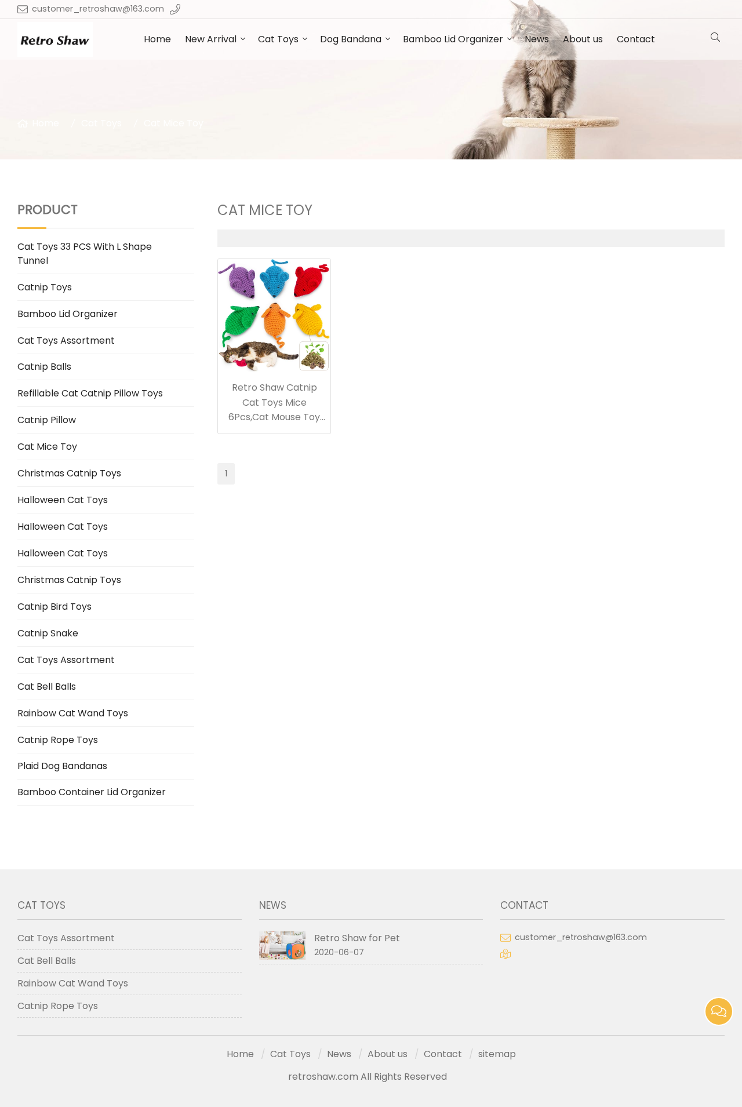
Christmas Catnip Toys (69, 473)
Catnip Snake (47, 633)
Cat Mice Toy (173, 123)
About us (583, 39)
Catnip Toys (44, 287)
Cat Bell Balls (46, 686)
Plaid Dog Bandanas (62, 766)
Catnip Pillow (46, 420)
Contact (636, 39)
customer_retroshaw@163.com (98, 8)
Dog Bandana (350, 39)
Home (157, 39)
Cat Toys (278, 39)
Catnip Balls (44, 366)
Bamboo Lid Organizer (453, 39)
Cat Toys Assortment (66, 340)
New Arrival (211, 39)
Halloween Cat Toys (62, 500)
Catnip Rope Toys (57, 740)
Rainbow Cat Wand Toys (72, 713)
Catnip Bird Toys (54, 606)
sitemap (497, 1054)
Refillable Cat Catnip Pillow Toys (90, 393)
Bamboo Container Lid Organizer (91, 792)
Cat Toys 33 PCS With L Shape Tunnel (84, 253)
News (537, 39)
